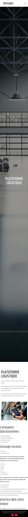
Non (16, 515)
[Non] (26, 513)
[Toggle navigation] (25, 3)
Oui (12, 515)
